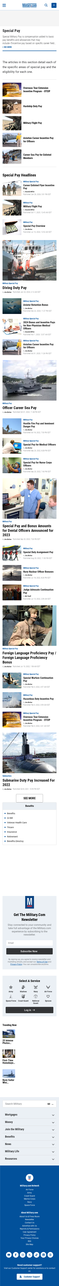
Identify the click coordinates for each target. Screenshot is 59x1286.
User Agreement (29, 1232)
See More (29, 798)
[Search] (46, 5)
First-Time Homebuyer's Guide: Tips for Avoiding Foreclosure (9, 1061)
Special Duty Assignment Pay (38, 552)
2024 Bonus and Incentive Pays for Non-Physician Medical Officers (39, 325)
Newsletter (29, 1219)
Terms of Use (42, 962)
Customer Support (32, 1276)
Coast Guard (29, 1196)
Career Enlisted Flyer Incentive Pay (38, 187)
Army (29, 1193)
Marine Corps (29, 1199)
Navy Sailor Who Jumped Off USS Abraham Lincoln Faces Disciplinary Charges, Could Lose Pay (8, 1081)
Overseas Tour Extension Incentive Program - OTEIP (36, 89)
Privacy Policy (16, 964)
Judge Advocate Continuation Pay (38, 591)
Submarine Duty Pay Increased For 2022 (29, 782)
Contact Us (29, 1223)
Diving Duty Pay (15, 288)
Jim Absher (28, 229)
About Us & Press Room (30, 1216)
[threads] (50, 1255)
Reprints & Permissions (29, 1229)
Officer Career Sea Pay (20, 408)
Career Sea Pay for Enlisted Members (37, 156)
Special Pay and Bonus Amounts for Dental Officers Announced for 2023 (28, 530)
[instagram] (22, 1255)
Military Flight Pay (32, 122)
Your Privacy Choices (30, 1238)
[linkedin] (43, 1255)
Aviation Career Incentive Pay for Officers (38, 140)
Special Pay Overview (34, 225)
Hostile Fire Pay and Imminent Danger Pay (38, 425)
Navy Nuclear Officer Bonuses (38, 571)
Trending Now (10, 1025)
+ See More (7, 47)
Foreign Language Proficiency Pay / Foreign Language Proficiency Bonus (29, 657)
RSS (29, 1241)
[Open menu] (4, 5)
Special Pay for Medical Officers (39, 444)
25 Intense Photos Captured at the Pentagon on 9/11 (8, 1041)
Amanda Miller (29, 191)
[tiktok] (36, 1255)
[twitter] (29, 1255)
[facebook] (16, 1255)
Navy (29, 1202)
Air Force (29, 1189)
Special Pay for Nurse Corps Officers (37, 464)
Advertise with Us (29, 1226)
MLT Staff (28, 596)
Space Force (29, 1205)
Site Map (29, 1244)
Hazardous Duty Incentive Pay (38, 698)
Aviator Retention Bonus (35, 304)
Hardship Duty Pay (32, 106)
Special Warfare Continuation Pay (38, 679)
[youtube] (9, 1255)
